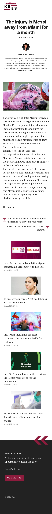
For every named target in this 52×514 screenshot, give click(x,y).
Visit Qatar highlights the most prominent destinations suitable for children (23, 338)
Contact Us (14, 478)
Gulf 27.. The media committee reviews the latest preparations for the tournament (25, 378)
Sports (10, 207)
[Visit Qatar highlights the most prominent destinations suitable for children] (26, 328)
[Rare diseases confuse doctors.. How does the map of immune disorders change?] (26, 407)
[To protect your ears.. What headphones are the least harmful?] (26, 293)
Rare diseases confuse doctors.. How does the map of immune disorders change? (23, 417)
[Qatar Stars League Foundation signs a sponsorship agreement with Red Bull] (26, 257)
